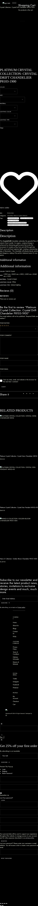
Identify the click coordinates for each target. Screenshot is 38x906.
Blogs (14, 628)
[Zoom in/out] (0, 903)
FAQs (14, 636)
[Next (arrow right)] (2, 905)
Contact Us (15, 632)
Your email (4, 369)
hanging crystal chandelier (17, 223)
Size (1, 95)
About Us (16, 625)
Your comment (6, 335)
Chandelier (10, 216)
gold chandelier (13, 220)
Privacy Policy (15, 648)
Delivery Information (16, 658)
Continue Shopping (24, 13)
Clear (1, 128)
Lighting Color (5, 112)
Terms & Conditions (16, 653)
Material (3, 103)
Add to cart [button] (4, 461)
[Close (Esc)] (6, 903)
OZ (6, 715)
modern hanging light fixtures (18, 225)
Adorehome (8, 713)
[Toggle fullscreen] (2, 903)
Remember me (4, 795)
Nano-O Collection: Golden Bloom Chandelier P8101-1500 (18, 559)
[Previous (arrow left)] (0, 905)
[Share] (4, 903)
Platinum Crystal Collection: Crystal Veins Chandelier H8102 (18, 456)
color (2, 87)
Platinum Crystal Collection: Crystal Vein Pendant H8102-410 (19, 507)
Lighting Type (4, 120)
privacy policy (30, 838)
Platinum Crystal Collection (20, 216)
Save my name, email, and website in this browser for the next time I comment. (19, 381)
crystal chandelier (27, 218)
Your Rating (5, 323)
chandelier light (13, 218)
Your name (4, 358)
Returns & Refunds (16, 663)
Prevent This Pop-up (6, 767)
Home (15, 622)
